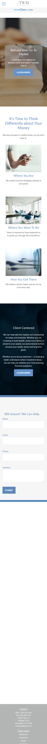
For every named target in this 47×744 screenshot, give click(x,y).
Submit (9, 490)
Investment (23, 737)
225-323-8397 (26, 712)
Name (5, 418)
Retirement (23, 734)
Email (5, 435)
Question (7, 467)
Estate (23, 740)
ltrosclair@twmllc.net (23, 726)
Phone (5, 451)
